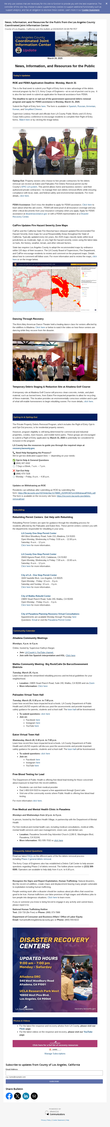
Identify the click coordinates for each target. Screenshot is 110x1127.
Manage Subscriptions (55, 1053)
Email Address (12, 1069)
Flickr (22, 1029)
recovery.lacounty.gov (23, 448)
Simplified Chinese (33, 109)
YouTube (88, 1032)
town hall (72, 709)
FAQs (30, 856)
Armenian (90, 106)
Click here (87, 204)
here (43, 106)
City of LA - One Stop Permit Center (39, 575)
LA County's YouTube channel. (39, 652)
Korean (16, 109)
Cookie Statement (91, 10)
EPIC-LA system (29, 187)
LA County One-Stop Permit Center (38, 533)
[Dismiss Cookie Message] (106, 2)
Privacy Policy (46, 1120)
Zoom (92, 683)
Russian (81, 106)
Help (67, 1120)
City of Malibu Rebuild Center (36, 596)
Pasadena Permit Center (59, 620)
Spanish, (73, 106)
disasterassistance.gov (36, 213)
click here (24, 196)
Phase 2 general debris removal (36, 859)
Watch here (24, 119)
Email (34, 620)
